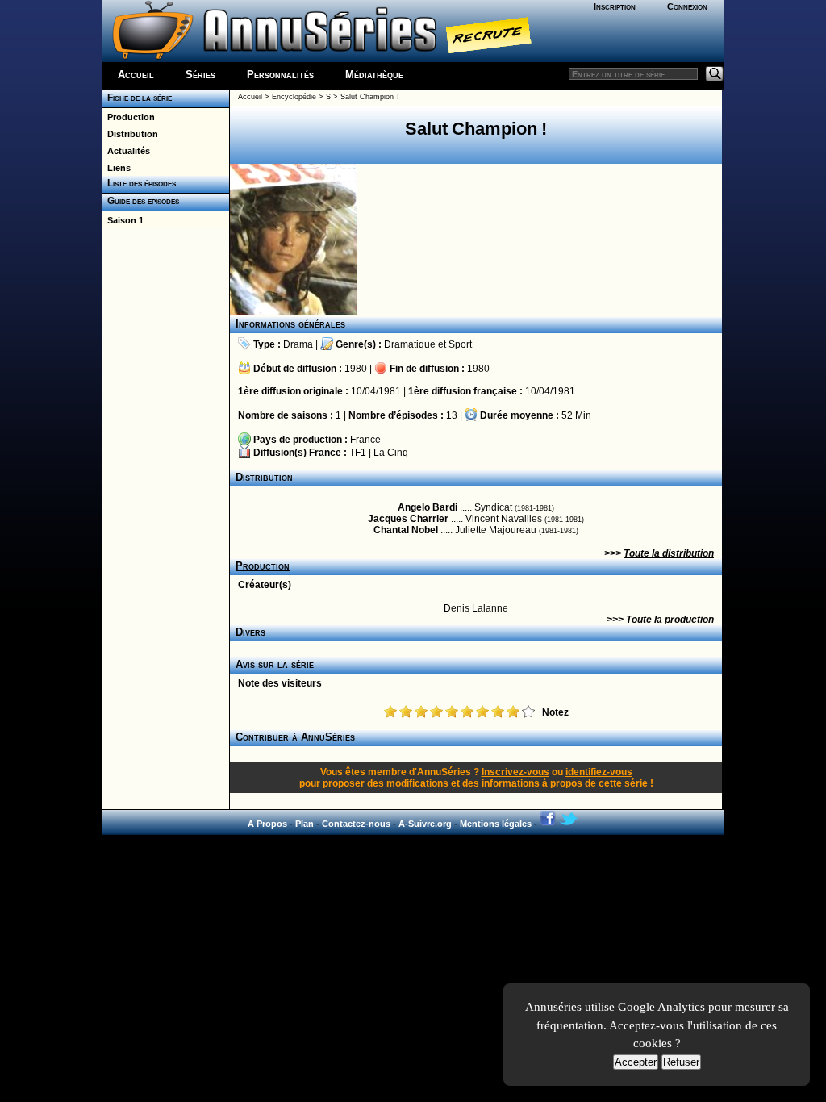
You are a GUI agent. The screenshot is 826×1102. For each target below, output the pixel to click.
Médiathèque (374, 75)
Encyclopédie (294, 97)
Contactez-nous (356, 824)
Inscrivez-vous (515, 772)
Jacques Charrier (408, 518)
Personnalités (280, 75)
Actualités (126, 151)
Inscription (615, 6)
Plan (304, 824)
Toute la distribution (669, 553)
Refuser (681, 1062)
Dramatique (410, 344)
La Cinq (390, 452)
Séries (200, 75)
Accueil (136, 75)
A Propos (267, 824)
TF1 (357, 452)
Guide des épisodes (140, 201)
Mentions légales (496, 824)
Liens (116, 168)
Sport (460, 344)
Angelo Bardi (427, 507)
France (365, 439)
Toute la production (670, 619)
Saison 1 (123, 220)
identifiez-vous (598, 772)
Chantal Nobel (405, 530)
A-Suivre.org (425, 824)
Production (128, 117)
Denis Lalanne (476, 608)
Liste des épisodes (139, 183)
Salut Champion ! (369, 97)
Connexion (687, 6)
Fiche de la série (137, 97)
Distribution (130, 134)
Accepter (636, 1062)
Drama (298, 344)
